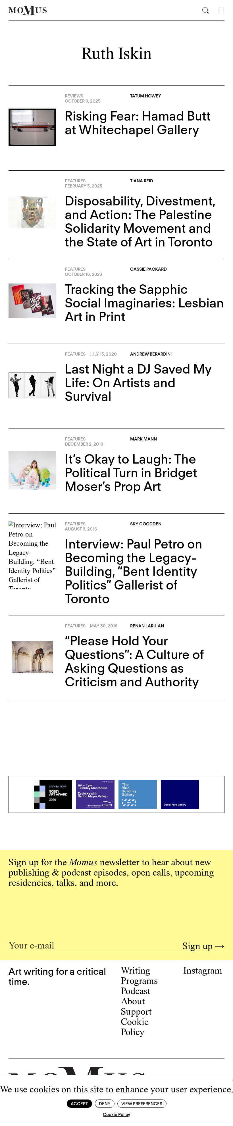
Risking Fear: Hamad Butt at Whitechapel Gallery (138, 122)
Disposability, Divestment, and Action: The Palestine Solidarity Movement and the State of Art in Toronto (140, 221)
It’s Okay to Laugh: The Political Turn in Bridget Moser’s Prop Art (131, 472)
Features (75, 180)
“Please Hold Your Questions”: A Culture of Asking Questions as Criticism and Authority (134, 661)
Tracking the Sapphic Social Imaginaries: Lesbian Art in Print (144, 303)
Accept (79, 1103)
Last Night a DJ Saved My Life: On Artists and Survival (138, 382)
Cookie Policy (116, 1114)
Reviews (74, 96)
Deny (104, 1103)
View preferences (141, 1103)
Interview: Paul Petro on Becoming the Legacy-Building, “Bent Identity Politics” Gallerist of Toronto (133, 571)
